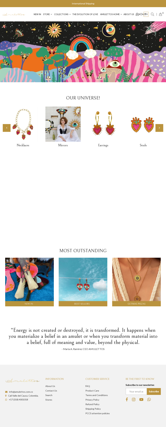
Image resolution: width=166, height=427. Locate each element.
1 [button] (73, 77)
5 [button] (93, 77)
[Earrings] (103, 124)
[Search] (152, 14)
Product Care (92, 390)
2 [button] (78, 77)
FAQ (87, 386)
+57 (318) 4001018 (18, 399)
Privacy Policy (92, 399)
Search (48, 395)
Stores (48, 399)
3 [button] (83, 77)
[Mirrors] (63, 124)
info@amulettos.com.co (21, 391)
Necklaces (23, 145)
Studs (143, 145)
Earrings (103, 145)
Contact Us (51, 390)
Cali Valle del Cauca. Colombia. (23, 395)
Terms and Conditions (96, 395)
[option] (83, 51)
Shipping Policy (93, 408)
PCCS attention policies (97, 413)
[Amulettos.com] (13, 14)
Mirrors (63, 145)
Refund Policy (92, 404)
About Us (50, 386)
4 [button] (88, 77)
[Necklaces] (23, 124)
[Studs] (143, 124)
